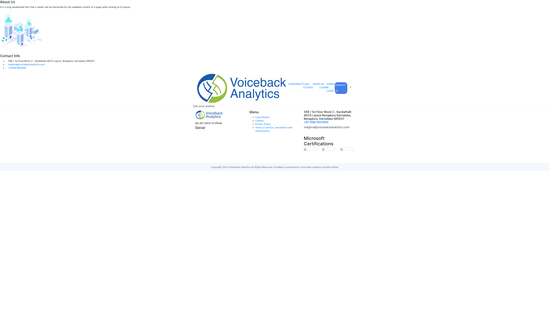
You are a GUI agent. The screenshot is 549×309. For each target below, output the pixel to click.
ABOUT (299, 84)
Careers (259, 120)
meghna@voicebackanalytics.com (327, 127)
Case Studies (262, 117)
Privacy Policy (262, 124)
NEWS (316, 84)
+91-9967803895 (316, 122)
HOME (291, 84)
